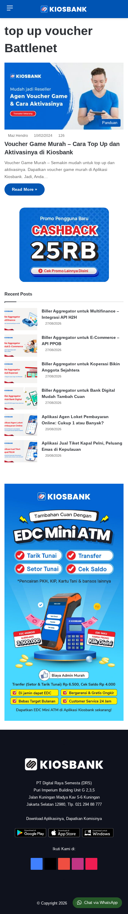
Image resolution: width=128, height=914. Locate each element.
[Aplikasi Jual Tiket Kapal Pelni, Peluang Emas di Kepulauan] (20, 451)
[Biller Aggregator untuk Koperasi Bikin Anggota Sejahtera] (20, 372)
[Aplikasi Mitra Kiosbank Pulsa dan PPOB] (30, 836)
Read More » (24, 189)
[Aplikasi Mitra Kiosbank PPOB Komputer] (97, 836)
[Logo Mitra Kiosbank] (64, 9)
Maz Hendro (19, 136)
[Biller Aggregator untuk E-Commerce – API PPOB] (20, 345)
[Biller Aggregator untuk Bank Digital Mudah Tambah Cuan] (20, 398)
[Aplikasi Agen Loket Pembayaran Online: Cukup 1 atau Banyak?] (20, 425)
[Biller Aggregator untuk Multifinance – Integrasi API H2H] (20, 319)
